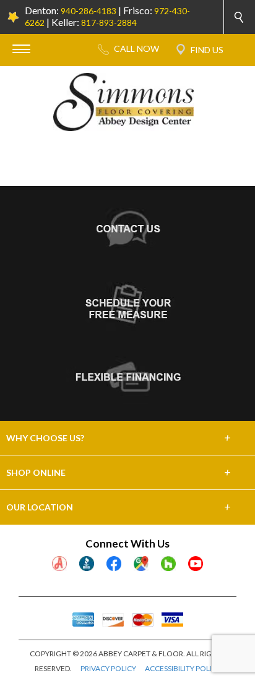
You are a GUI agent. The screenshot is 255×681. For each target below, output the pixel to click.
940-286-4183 (88, 11)
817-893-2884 (109, 22)
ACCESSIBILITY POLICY (183, 668)
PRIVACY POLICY (108, 668)
